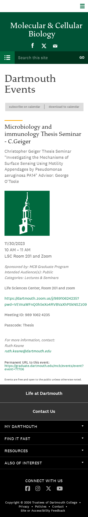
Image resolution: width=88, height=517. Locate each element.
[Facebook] (32, 45)
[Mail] (55, 45)
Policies (40, 506)
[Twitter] (44, 45)
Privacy (24, 506)
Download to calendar (64, 107)
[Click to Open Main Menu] (7, 57)
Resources (16, 450)
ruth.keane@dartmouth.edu (28, 350)
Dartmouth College (26, 6)
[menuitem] (32, 45)
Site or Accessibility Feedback (43, 510)
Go (81, 57)
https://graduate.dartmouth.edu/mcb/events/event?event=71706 (44, 367)
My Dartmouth (21, 426)
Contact (58, 506)
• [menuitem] (80, 502)
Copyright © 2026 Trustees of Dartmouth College (41, 502)
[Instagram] (37, 488)
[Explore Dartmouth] (84, 6)
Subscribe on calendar (24, 107)
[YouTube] (60, 488)
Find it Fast (17, 438)
